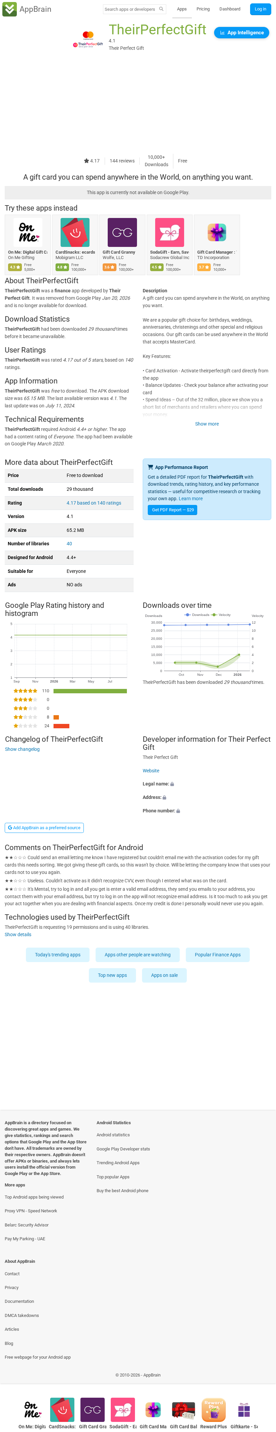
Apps (182, 8)
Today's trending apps (58, 955)
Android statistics (113, 1134)
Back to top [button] (261, 1377)
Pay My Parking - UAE (25, 1238)
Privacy (12, 1287)
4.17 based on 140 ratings (94, 503)
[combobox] (130, 9)
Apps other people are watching (138, 955)
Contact (12, 1273)
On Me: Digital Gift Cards (27, 252)
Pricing (203, 8)
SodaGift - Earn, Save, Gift (169, 252)
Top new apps (112, 975)
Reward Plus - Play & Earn (214, 1427)
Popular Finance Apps (218, 955)
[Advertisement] (138, 107)
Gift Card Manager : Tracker (217, 252)
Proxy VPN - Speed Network (31, 1210)
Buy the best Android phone (122, 1190)
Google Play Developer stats (123, 1148)
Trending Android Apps (118, 1162)
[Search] (161, 9)
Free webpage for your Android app (38, 1357)
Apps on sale (164, 975)
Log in (260, 8)
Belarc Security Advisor (26, 1224)
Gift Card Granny (119, 252)
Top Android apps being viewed (34, 1197)
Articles (12, 1329)
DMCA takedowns (22, 1315)
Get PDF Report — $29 (173, 509)
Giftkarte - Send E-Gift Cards (244, 1427)
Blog (9, 1343)
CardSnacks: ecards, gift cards (75, 252)
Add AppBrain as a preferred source (46, 827)
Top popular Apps (113, 1176)
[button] (207, 784)
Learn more (191, 499)
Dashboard (229, 8)
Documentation (19, 1301)
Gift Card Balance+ (183, 1427)
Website (151, 771)
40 (69, 544)
